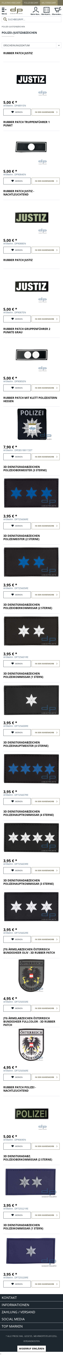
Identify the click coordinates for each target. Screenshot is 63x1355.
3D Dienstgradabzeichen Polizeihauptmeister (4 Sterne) (25, 744)
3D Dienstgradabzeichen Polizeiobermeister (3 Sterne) (25, 468)
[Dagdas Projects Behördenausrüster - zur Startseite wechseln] (16, 11)
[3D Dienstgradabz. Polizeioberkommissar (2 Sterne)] (31, 1182)
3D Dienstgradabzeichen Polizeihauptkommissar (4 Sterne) (28, 813)
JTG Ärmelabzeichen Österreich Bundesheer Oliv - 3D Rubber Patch (29, 951)
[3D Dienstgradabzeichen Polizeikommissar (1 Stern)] (31, 700)
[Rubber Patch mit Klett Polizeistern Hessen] (31, 424)
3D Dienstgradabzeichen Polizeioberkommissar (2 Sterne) (27, 606)
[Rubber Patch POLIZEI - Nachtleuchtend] (31, 1114)
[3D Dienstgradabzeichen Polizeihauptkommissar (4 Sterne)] (31, 838)
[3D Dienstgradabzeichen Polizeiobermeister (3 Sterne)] (31, 493)
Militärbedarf (49, 2)
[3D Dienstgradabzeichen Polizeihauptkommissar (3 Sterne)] (31, 907)
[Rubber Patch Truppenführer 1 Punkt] (31, 148)
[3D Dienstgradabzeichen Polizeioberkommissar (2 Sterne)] (31, 631)
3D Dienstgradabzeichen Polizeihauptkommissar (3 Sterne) (28, 882)
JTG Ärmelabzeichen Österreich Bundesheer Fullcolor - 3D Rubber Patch (29, 1022)
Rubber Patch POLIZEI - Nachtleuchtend (19, 1089)
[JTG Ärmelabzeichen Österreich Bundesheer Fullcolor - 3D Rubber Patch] (31, 1044)
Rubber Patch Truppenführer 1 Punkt (26, 123)
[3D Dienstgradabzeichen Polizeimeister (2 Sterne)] (31, 562)
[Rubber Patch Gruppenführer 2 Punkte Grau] (31, 355)
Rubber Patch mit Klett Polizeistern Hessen (30, 399)
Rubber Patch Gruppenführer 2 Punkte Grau (26, 330)
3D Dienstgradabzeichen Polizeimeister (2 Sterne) (21, 537)
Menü (4, 13)
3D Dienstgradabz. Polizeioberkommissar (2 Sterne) (27, 1158)
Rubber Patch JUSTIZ (18, 53)
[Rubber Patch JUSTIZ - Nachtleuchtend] (31, 217)
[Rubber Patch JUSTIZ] (31, 79)
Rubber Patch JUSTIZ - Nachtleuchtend (18, 192)
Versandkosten (31, 1341)
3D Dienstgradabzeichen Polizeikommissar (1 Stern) (23, 675)
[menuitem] (4, 11)
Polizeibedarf (31, 2)
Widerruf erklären (31, 1348)
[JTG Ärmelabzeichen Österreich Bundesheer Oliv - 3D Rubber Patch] (31, 976)
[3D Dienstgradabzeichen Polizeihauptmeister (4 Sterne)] (31, 769)
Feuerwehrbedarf (11, 2)
